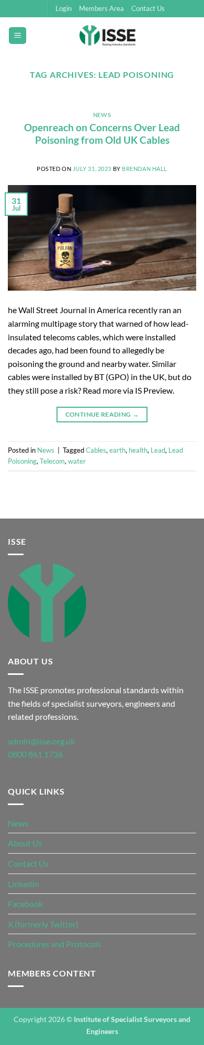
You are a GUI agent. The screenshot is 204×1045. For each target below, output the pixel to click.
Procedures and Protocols (54, 944)
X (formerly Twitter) (43, 924)
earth (117, 450)
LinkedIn (23, 884)
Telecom (52, 461)
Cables (96, 450)
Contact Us (148, 8)
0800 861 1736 (35, 754)
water (77, 461)
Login (63, 8)
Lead (158, 450)
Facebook (25, 904)
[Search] (192, 35)
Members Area (101, 8)
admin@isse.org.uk (41, 741)
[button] (17, 35)
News (102, 114)
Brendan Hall (144, 168)
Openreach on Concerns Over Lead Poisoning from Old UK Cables (102, 133)
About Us (25, 843)
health (138, 450)
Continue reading (102, 414)
